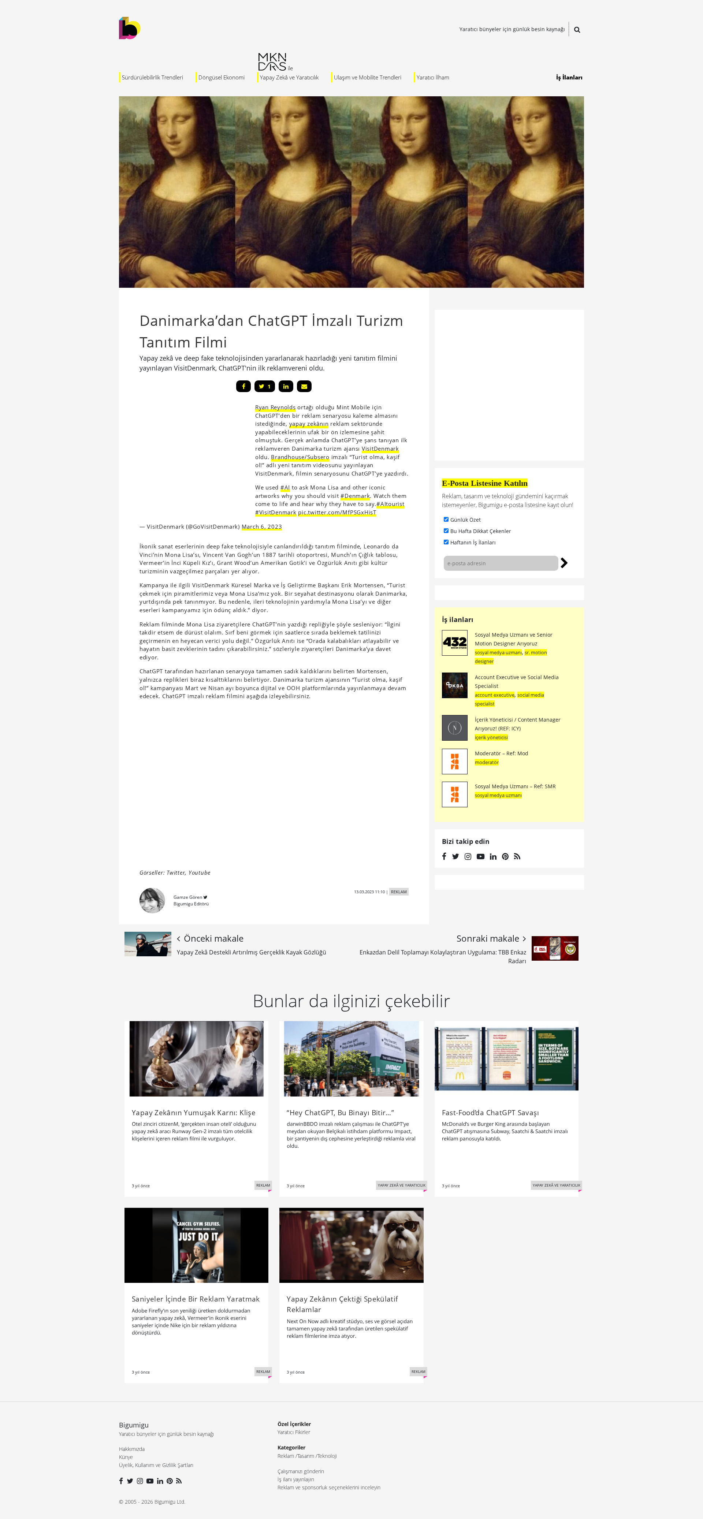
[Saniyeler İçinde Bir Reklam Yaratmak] (196, 1245)
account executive (494, 695)
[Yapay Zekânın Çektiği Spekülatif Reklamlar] (351, 1245)
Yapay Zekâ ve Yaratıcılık (289, 77)
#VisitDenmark (276, 512)
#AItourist (390, 503)
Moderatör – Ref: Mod (501, 753)
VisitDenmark (380, 448)
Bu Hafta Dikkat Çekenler (480, 531)
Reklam (286, 1455)
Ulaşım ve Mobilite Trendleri (367, 77)
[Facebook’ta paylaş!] (243, 386)
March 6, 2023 (262, 526)
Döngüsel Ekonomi (221, 77)
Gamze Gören (188, 897)
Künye (126, 1456)
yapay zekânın (309, 423)
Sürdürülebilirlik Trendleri (152, 77)
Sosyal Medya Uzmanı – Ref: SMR (515, 786)
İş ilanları (457, 619)
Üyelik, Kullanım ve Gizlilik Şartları (156, 1465)
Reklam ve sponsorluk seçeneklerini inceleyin (329, 1487)
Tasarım (305, 1455)
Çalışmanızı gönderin (301, 1471)
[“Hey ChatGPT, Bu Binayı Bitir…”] (351, 1058)
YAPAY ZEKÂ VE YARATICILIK (401, 1185)
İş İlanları (569, 77)
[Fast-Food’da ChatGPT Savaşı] (507, 1058)
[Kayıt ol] (564, 562)
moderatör (487, 762)
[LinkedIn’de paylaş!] (286, 386)
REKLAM (399, 891)
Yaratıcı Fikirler (294, 1432)
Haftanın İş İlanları (473, 542)
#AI (285, 487)
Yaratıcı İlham (433, 77)
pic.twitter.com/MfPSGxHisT (337, 512)
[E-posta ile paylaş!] (304, 386)
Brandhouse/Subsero (300, 457)
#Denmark (355, 495)
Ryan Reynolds (275, 407)
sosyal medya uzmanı (498, 652)
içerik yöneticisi (491, 737)
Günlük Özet (465, 519)
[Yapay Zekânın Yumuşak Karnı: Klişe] (196, 1058)
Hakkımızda (132, 1448)
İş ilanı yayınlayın (296, 1479)
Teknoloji (327, 1455)
